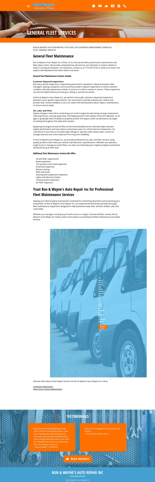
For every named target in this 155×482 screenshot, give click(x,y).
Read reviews (80, 459)
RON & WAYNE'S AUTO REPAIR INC (48, 47)
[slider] (52, 425)
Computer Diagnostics (43, 386)
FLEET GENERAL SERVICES (44, 50)
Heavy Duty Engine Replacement (47, 389)
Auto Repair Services (77, 476)
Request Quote (102, 327)
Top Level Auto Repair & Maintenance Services (88, 47)
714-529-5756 (91, 67)
